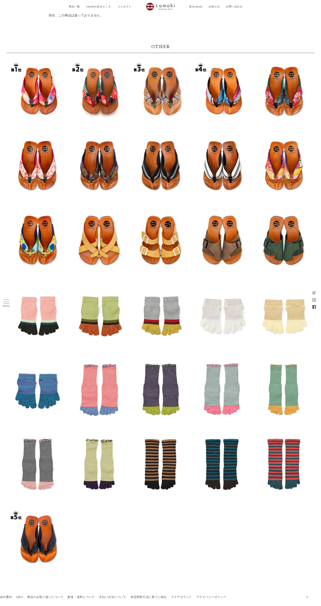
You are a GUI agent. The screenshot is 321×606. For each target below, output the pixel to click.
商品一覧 (74, 6)
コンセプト (124, 6)
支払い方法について (112, 597)
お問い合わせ (234, 6)
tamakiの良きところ (98, 6)
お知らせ (214, 6)
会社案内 (6, 597)
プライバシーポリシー (211, 597)
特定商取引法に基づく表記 (149, 597)
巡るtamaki (195, 6)
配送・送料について (81, 597)
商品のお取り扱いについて (45, 597)
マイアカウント (181, 597)
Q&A (19, 597)
